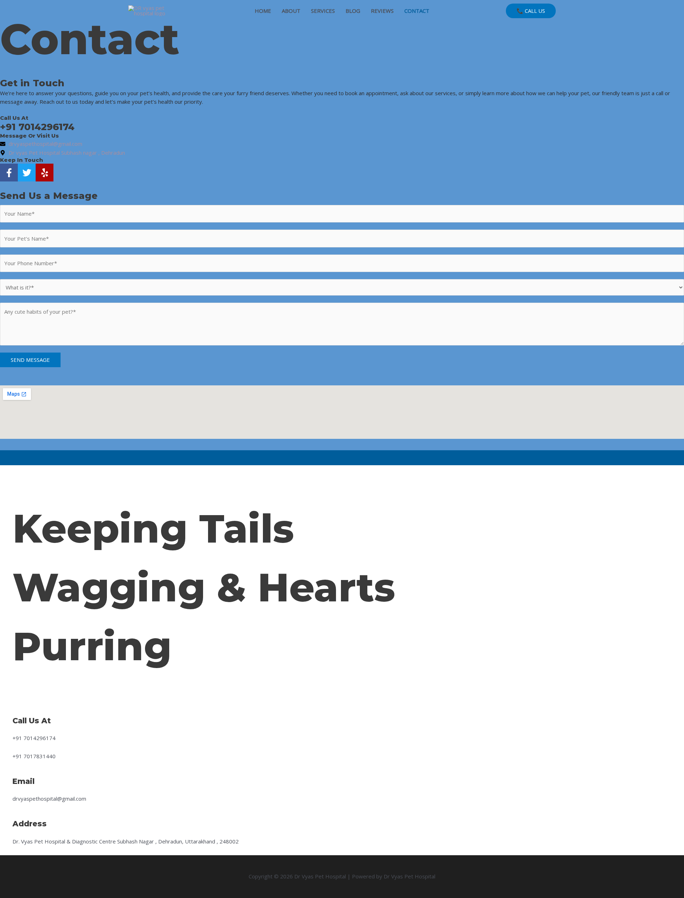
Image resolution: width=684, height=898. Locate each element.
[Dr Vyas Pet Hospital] (155, 10)
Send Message (30, 359)
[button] (531, 11)
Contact (416, 10)
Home (263, 10)
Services (323, 10)
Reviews (382, 10)
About (291, 10)
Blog (353, 10)
